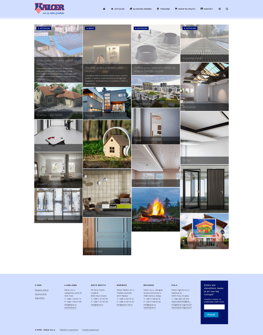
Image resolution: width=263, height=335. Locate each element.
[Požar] (156, 210)
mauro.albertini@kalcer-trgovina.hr (181, 301)
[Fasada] (107, 103)
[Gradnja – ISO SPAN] (58, 101)
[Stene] (156, 126)
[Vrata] (204, 189)
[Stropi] (204, 137)
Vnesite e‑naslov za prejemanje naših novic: (214, 300)
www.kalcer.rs (150, 308)
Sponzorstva (41, 294)
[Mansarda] (204, 87)
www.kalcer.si (70, 308)
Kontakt (208, 9)
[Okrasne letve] (107, 236)
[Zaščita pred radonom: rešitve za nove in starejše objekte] (156, 50)
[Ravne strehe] (156, 91)
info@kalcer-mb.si (124, 305)
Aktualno (119, 9)
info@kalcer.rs (150, 305)
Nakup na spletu (186, 9)
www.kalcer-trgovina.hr (181, 308)
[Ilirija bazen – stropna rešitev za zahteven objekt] (58, 54)
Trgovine (165, 9)
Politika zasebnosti (90, 330)
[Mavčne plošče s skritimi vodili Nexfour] (107, 56)
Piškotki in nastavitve (69, 330)
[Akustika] (107, 193)
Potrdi (211, 314)
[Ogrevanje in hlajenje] (156, 166)
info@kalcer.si (70, 305)
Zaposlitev (40, 298)
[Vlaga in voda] (58, 205)
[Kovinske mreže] (204, 43)
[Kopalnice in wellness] (58, 170)
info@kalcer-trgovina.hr (181, 305)
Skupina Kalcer (42, 290)
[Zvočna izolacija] (107, 144)
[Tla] (58, 136)
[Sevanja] (204, 231)
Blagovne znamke (142, 9)
